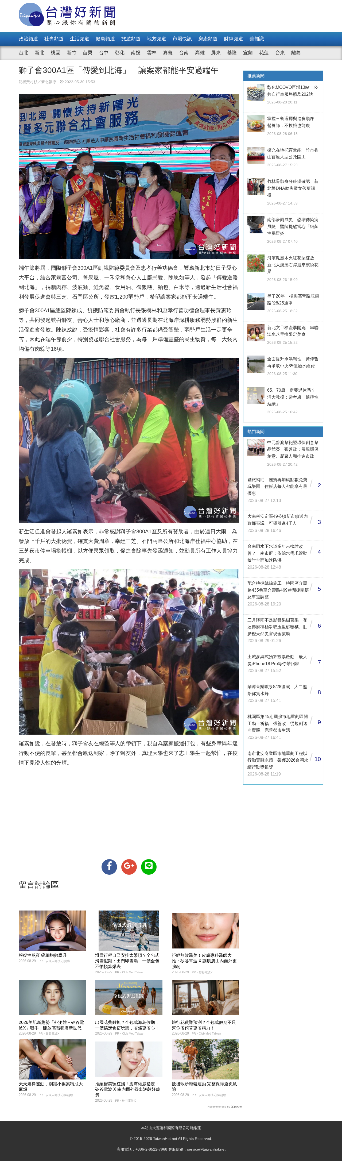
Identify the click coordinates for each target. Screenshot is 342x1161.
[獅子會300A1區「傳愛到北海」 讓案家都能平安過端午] (109, 867)
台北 (23, 52)
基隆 (232, 52)
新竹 (71, 52)
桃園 (55, 52)
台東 (280, 52)
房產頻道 (207, 38)
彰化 (120, 52)
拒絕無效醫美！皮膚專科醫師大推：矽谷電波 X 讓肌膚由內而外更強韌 (204, 961)
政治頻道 (28, 38)
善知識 (257, 38)
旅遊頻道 (131, 38)
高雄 (200, 52)
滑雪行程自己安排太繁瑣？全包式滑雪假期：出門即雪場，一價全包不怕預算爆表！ (127, 961)
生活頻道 (79, 38)
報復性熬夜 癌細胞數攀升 (43, 955)
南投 (136, 52)
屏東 (216, 52)
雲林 (152, 52)
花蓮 (264, 52)
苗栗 (87, 52)
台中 (103, 52)
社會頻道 (54, 38)
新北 (39, 52)
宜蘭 (248, 52)
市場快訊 (182, 38)
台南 (184, 52)
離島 (296, 52)
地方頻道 (156, 38)
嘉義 (168, 52)
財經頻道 (233, 38)
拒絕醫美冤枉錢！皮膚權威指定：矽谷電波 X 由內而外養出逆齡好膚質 (127, 1089)
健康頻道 (105, 38)
